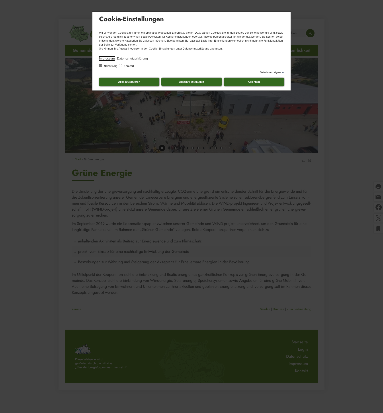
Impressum (107, 58)
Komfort (128, 66)
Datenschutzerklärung (132, 58)
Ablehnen (254, 81)
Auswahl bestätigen (191, 81)
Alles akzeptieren (129, 81)
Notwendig (110, 66)
